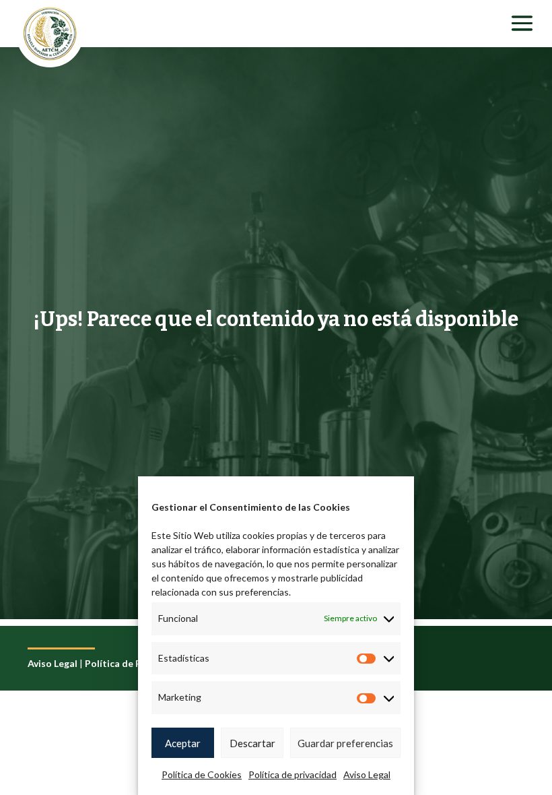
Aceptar (183, 743)
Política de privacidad (292, 774)
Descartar (252, 743)
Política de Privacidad (134, 663)
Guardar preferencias (345, 743)
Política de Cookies (202, 774)
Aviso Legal (366, 774)
